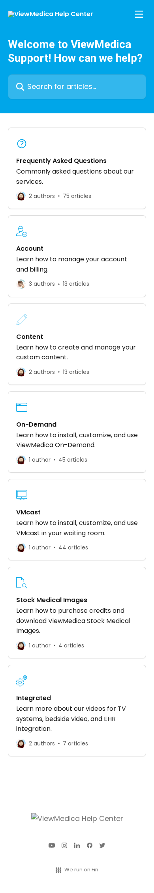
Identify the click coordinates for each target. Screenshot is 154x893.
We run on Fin (81, 869)
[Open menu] (139, 14)
